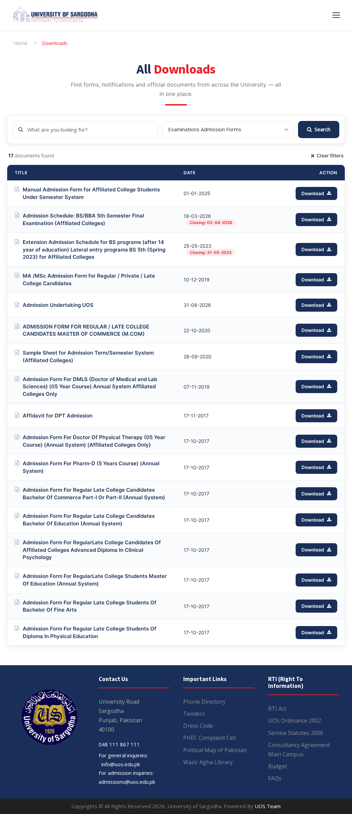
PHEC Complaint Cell (209, 737)
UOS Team (267, 806)
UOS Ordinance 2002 (294, 720)
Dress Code (198, 725)
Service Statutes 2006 (295, 733)
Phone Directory (204, 701)
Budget (277, 766)
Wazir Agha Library (208, 762)
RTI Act (277, 708)
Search (322, 129)
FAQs (274, 778)
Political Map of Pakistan (215, 750)
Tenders (194, 713)
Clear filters (330, 155)
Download (312, 193)
